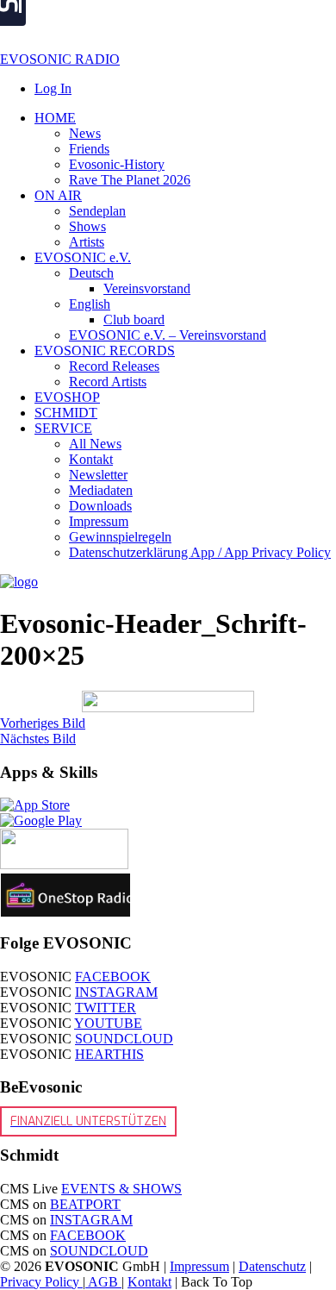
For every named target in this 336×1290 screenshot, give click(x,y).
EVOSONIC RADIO (60, 59)
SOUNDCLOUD (124, 1038)
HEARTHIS (109, 1054)
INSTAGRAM (116, 992)
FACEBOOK (113, 976)
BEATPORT (85, 1204)
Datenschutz (272, 1266)
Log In (53, 88)
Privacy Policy (41, 1281)
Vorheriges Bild (42, 723)
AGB (103, 1281)
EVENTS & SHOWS (121, 1188)
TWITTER (105, 1007)
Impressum (199, 1266)
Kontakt (149, 1281)
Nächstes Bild (38, 738)
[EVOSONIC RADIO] (19, 581)
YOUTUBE (108, 1023)
